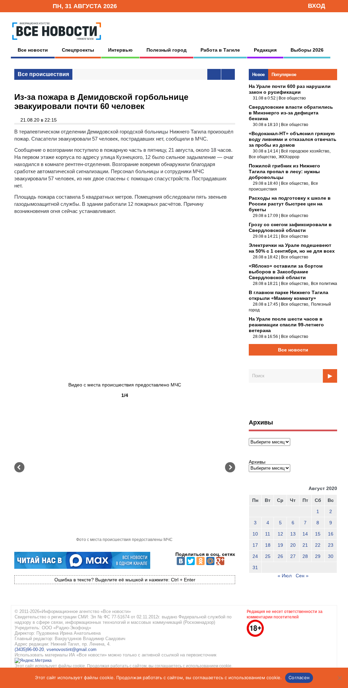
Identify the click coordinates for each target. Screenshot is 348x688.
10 (255, 534)
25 (268, 556)
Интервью (120, 50)
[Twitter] (191, 561)
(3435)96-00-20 (29, 649)
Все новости (33, 50)
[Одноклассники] (200, 561)
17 (255, 545)
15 (317, 534)
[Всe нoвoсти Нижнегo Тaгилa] (56, 41)
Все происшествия (43, 74)
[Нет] (339, 677)
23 (330, 545)
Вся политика (324, 283)
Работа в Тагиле (220, 50)
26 (280, 556)
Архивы (257, 461)
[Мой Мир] (210, 561)
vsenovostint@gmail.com (72, 649)
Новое (258, 74)
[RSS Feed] (25, 6)
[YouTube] (36, 6)
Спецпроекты (78, 50)
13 (293, 534)
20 (293, 545)
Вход (316, 5)
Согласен (299, 677)
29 (317, 556)
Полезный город (166, 50)
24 (255, 556)
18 (268, 545)
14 (305, 534)
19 (280, 545)
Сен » (302, 575)
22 (317, 545)
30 (330, 556)
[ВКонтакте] (181, 561)
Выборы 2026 (307, 50)
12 (280, 534)
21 (305, 545)
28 (305, 556)
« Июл (285, 575)
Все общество (292, 98)
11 (267, 534)
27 (293, 556)
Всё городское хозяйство (305, 151)
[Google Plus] (220, 561)
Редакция (265, 50)
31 (255, 567)
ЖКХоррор (289, 157)
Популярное (284, 74)
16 (330, 534)
